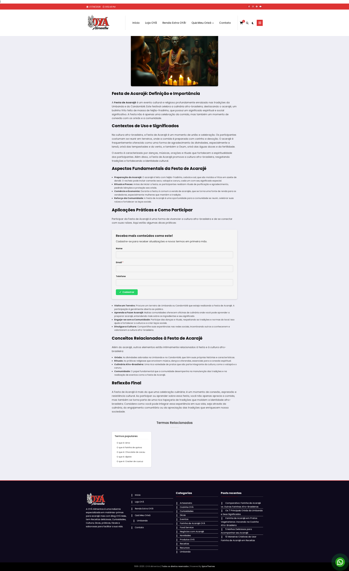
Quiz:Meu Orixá (201, 23)
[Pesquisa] (247, 22)
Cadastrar (126, 292)
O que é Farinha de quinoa (129, 447)
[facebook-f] (249, 6)
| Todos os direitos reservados (174, 566)
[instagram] (253, 6)
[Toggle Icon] (260, 23)
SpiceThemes (208, 566)
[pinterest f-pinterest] (256, 6)
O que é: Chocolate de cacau (131, 452)
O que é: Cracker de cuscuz (130, 461)
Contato (225, 23)
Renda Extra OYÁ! (174, 23)
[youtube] (260, 6)
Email (119, 262)
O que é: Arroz (123, 442)
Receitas (184, 543)
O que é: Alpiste (124, 456)
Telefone (121, 276)
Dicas (183, 515)
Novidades (185, 535)
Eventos (184, 519)
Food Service (187, 527)
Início (136, 23)
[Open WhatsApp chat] (340, 562)
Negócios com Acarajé (192, 531)
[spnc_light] (253, 23)
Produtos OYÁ (187, 539)
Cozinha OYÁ (186, 507)
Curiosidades (186, 511)
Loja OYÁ (151, 23)
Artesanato (186, 503)
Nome (119, 248)
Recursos (185, 547)
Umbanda (142, 520)
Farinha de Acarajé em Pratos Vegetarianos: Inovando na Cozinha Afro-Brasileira (240, 522)
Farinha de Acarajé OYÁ (192, 523)
